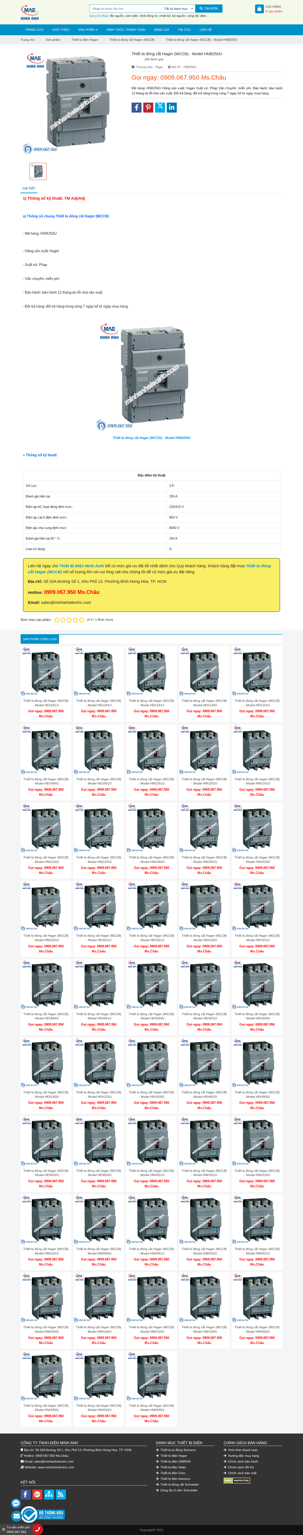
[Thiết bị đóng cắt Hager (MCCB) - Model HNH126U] (257, 1141)
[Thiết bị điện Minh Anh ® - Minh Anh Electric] (55, 12)
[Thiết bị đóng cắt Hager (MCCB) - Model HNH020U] (151, 1376)
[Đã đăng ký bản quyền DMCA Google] (237, 1480)
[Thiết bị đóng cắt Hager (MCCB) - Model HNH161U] (204, 1141)
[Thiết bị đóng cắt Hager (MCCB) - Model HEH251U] (98, 906)
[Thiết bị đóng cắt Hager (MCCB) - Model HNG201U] (204, 749)
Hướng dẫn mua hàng (243, 1455)
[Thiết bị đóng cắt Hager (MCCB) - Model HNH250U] (46, 1297)
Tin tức (184, 29)
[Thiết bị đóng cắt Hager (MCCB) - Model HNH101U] (46, 1219)
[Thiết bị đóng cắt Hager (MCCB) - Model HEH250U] (257, 984)
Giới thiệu (60, 29)
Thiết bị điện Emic (172, 1473)
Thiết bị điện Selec (172, 1467)
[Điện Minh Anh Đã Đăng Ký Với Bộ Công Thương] (84, 1512)
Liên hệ (206, 29)
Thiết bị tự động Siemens (177, 1450)
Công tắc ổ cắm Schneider (178, 1490)
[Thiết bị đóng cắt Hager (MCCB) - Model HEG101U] (257, 671)
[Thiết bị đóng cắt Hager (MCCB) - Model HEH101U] (257, 906)
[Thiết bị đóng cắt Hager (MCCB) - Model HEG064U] (46, 749)
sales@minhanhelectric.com (54, 1461)
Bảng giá (161, 29)
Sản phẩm (86, 29)
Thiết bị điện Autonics (174, 1478)
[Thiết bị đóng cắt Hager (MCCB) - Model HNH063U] (257, 1297)
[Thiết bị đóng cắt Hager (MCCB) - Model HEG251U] (46, 671)
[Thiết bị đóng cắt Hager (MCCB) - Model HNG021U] (46, 906)
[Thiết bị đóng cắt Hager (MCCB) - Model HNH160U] (98, 1297)
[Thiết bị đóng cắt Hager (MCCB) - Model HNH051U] (151, 1219)
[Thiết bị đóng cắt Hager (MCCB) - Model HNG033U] (257, 828)
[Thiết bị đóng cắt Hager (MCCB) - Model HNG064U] (151, 828)
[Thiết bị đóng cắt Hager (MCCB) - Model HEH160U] (46, 1063)
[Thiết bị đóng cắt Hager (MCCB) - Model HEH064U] (46, 984)
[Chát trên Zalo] (16, 1503)
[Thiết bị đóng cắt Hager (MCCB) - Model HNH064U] (98, 1219)
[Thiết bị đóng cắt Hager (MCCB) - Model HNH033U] (204, 1219)
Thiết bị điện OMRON (175, 1461)
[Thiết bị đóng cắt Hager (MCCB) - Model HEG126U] (204, 671)
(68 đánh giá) (154, 59)
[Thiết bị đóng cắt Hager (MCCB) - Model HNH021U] (257, 1219)
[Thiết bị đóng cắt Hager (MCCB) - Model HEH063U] (204, 1063)
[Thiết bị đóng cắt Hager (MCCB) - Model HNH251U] (151, 1141)
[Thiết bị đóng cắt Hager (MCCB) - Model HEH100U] (151, 1063)
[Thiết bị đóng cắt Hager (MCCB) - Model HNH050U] (46, 1376)
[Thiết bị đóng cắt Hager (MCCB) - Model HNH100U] (204, 1297)
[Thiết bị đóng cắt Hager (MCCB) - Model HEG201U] (98, 671)
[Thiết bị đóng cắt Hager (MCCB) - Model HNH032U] (98, 1376)
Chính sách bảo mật (241, 1473)
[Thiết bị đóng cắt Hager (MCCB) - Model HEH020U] (98, 1141)
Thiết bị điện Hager (173, 1455)
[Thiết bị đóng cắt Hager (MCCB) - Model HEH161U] (151, 906)
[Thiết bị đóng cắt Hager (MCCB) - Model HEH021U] (204, 984)
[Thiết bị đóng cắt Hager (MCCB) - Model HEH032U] (46, 1141)
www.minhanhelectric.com (56, 1467)
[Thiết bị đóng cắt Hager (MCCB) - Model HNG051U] (204, 828)
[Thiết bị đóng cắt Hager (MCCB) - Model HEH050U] (257, 1063)
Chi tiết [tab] (28, 188)
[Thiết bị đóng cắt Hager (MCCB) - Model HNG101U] (98, 828)
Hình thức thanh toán (126, 29)
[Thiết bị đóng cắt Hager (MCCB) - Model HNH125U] (151, 1297)
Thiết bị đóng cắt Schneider (179, 1484)
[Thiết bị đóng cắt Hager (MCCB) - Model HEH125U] (98, 1063)
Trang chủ (34, 29)
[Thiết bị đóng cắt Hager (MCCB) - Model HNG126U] (46, 828)
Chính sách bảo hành (242, 1461)
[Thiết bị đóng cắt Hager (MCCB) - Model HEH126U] (204, 906)
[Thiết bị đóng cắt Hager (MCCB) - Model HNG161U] (257, 749)
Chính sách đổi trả (240, 1467)
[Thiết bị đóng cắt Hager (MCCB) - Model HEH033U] (151, 984)
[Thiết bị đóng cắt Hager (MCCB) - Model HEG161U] (151, 671)
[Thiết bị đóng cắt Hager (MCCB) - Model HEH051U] (98, 984)
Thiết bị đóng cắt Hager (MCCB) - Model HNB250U (152, 438)
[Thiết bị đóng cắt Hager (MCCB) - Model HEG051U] (98, 749)
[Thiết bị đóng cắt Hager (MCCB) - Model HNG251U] (151, 749)
